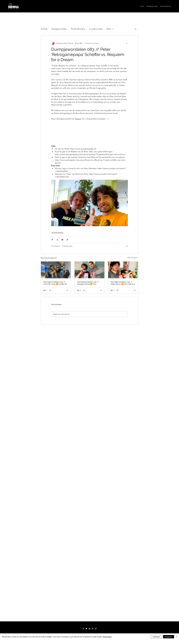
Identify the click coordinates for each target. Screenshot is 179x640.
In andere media (96, 29)
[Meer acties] (126, 43)
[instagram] (93, 629)
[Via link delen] (67, 240)
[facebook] (83, 629)
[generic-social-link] (96, 629)
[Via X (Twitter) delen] (57, 240)
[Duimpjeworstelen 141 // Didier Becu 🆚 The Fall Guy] (123, 269)
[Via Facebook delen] (52, 240)
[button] (136, 29)
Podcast (44, 29)
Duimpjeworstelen (59, 29)
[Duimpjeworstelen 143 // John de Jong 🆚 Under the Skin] (56, 269)
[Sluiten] (176, 636)
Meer (109, 29)
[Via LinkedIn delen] (62, 240)
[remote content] (89, 132)
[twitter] (86, 629)
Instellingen (156, 637)
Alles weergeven (132, 257)
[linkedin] (89, 629)
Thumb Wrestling (78, 29)
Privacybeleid (107, 637)
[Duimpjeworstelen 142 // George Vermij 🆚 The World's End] (90, 269)
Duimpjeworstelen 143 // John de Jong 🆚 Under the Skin (55, 283)
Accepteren (168, 637)
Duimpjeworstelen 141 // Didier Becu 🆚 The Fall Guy (123, 283)
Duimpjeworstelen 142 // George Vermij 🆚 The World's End (88, 283)
